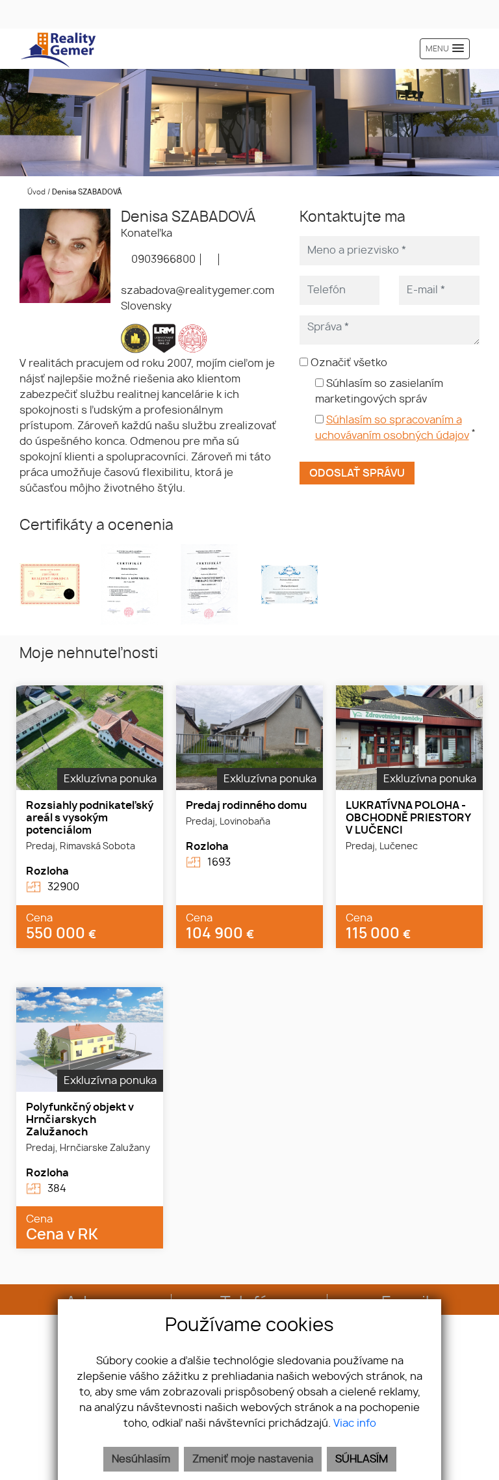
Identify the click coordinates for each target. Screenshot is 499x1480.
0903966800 (162, 259)
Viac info (354, 1423)
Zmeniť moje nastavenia (252, 1459)
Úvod (35, 192)
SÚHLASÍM (361, 1459)
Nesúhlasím (141, 1459)
